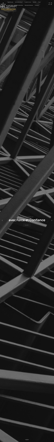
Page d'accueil (10, 2)
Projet (39, 2)
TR (49, 3)
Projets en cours (28, 2)
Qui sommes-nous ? (19, 2)
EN (51, 3)
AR (51, 4)
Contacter (37, 5)
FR (49, 4)
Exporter (34, 2)
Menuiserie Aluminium (29, 5)
